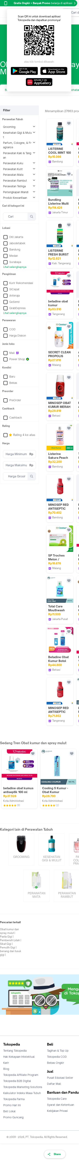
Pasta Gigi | (7, 936)
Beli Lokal (9, 1111)
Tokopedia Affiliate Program (20, 1074)
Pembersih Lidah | (10, 940)
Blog (6, 1068)
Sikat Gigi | (6, 943)
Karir (6, 1062)
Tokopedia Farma (14, 1099)
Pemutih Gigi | (8, 947)
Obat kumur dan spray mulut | (9, 931)
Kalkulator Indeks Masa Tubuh (22, 1093)
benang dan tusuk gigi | (10, 953)
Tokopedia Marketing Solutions (22, 1087)
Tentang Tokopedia (15, 1050)
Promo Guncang (13, 1117)
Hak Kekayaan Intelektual (19, 1056)
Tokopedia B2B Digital (17, 1081)
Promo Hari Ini (12, 1105)
